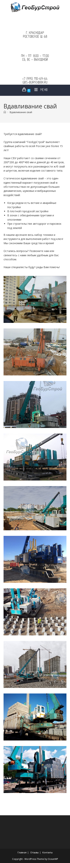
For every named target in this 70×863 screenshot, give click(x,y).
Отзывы (34, 852)
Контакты (47, 852)
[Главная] (5, 112)
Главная (22, 852)
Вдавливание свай (21, 112)
